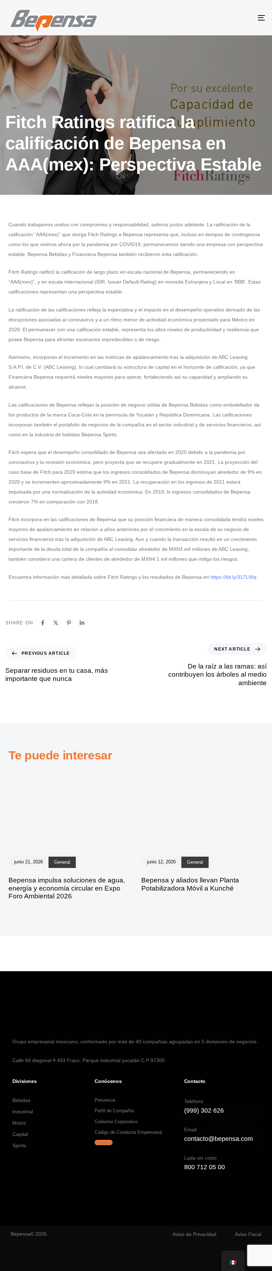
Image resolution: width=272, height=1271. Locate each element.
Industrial (22, 1111)
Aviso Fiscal (248, 1234)
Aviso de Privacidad (194, 1234)
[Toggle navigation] (222, 17)
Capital (20, 1134)
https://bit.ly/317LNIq (233, 577)
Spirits (19, 1145)
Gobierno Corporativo (116, 1121)
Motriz (19, 1123)
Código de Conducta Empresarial (128, 1132)
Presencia (105, 1100)
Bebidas (21, 1100)
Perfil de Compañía (114, 1110)
